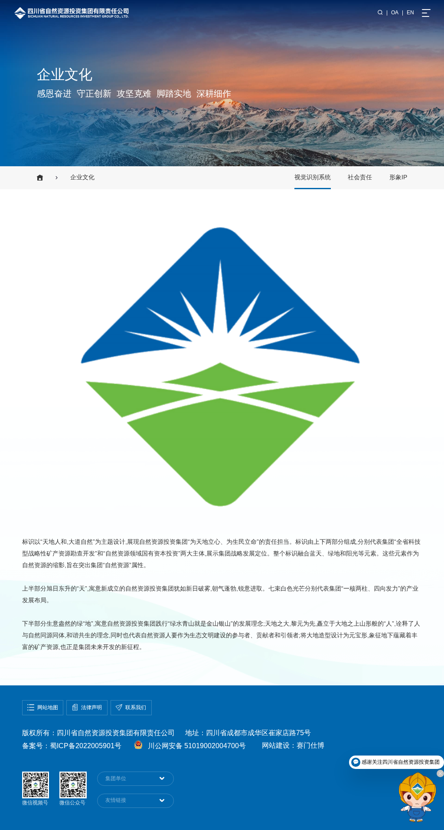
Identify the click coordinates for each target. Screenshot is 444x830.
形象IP (398, 177)
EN (410, 13)
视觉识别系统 (312, 177)
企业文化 (82, 177)
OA (394, 13)
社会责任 (360, 177)
